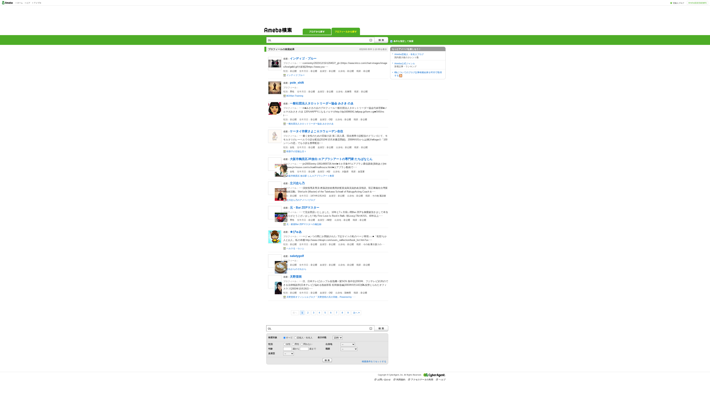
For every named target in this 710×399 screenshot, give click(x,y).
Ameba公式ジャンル (404, 63)
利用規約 (400, 379)
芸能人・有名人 (304, 337)
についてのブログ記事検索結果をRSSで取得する (418, 74)
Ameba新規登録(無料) (697, 2)
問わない (307, 344)
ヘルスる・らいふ (295, 248)
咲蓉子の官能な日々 (296, 151)
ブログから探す (317, 31)
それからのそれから (296, 269)
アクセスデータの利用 (422, 379)
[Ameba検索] (278, 31)
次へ (355, 312)
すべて (289, 337)
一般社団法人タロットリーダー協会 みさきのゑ (310, 123)
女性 (288, 344)
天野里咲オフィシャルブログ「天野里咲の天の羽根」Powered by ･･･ (321, 297)
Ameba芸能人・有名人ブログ (409, 54)
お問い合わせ (384, 379)
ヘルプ (442, 379)
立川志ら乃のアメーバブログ (300, 200)
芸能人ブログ (678, 3)
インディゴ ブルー (295, 75)
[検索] (381, 40)
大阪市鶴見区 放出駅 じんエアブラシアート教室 (310, 176)
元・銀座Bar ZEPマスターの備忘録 (303, 224)
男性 (297, 344)
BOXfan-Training (294, 96)
